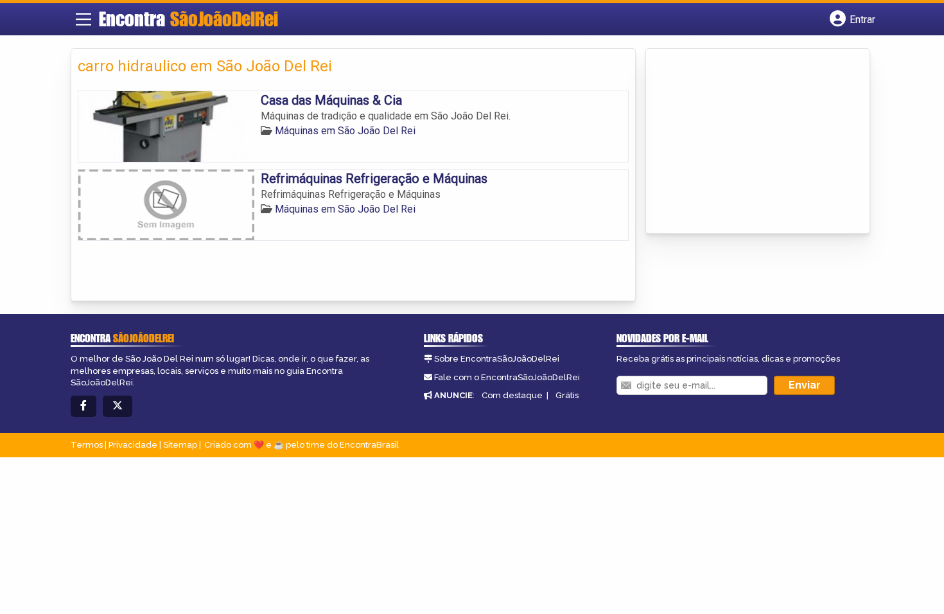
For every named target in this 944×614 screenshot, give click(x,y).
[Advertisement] (748, 142)
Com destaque (512, 395)
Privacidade (133, 445)
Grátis (567, 395)
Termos (87, 445)
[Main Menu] (83, 19)
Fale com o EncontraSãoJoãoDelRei (507, 377)
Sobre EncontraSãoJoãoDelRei (496, 359)
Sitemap (180, 445)
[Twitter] (117, 406)
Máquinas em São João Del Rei (345, 131)
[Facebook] (83, 406)
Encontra (188, 18)
